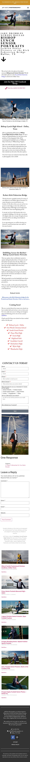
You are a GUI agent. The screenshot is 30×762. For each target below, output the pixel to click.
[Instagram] (17, 737)
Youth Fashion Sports (9, 391)
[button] (28, 7)
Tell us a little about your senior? (10, 395)
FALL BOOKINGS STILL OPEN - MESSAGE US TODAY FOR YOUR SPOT (15, 3)
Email (3, 371)
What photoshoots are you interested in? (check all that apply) (14, 387)
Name (3, 366)
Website (3, 512)
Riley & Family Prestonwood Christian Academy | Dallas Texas (13, 567)
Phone (3, 376)
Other (19, 393)
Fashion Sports (17, 389)
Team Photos (20, 391)
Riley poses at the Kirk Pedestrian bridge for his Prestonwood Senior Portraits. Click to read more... (15, 298)
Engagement (12, 393)
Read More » (4, 572)
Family (5, 393)
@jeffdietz (4, 315)
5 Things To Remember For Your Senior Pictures (15, 466)
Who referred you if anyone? (9, 405)
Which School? (6, 381)
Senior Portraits (7, 389)
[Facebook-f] (13, 737)
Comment (4, 480)
